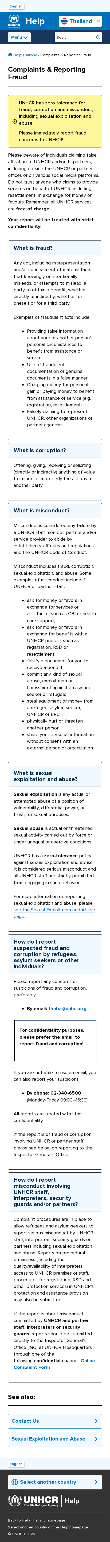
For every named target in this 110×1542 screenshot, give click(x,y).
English (16, 6)
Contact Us (25, 1421)
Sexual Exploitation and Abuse (48, 1439)
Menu (16, 37)
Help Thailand (25, 55)
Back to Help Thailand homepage (36, 1520)
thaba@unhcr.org (67, 1008)
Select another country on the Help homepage (48, 1527)
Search (98, 37)
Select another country (48, 1482)
